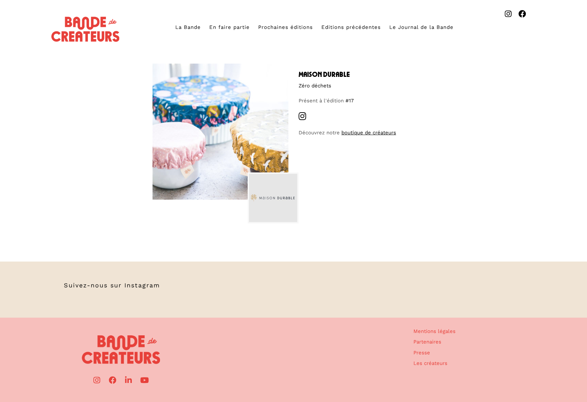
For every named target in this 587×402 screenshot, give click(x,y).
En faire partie (229, 27)
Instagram (142, 285)
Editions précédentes (351, 27)
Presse (421, 353)
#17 (349, 101)
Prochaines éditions (285, 27)
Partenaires (427, 342)
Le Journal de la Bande (421, 27)
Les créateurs (430, 363)
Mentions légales (434, 331)
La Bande (188, 27)
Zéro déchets (315, 86)
